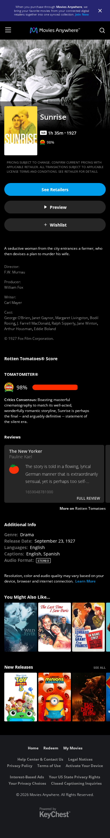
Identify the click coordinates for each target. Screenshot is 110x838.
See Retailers (55, 189)
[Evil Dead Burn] (88, 697)
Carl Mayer (13, 302)
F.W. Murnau (14, 272)
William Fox (13, 287)
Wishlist (58, 225)
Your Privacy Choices (27, 783)
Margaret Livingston (71, 317)
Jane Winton (87, 323)
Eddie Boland (45, 328)
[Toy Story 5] (20, 697)
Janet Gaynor (42, 317)
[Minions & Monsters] (54, 697)
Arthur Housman (18, 328)
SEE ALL (100, 667)
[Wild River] (20, 627)
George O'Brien (17, 317)
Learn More (85, 581)
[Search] (102, 30)
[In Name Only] (88, 627)
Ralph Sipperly (63, 323)
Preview (58, 207)
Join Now (82, 14)
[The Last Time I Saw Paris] (54, 627)
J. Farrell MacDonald (33, 323)
